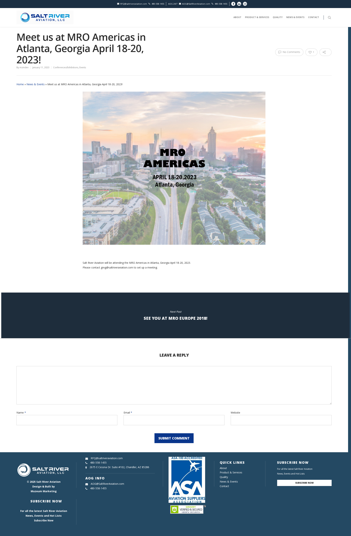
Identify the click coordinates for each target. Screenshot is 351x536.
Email (128, 412)
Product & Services (257, 17)
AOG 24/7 (172, 3)
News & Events (295, 17)
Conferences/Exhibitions (65, 67)
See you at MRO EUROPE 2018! (175, 315)
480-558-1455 (158, 3)
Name (21, 412)
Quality (278, 17)
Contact (313, 17)
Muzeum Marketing (44, 491)
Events (82, 67)
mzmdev (24, 67)
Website (235, 412)
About (237, 17)
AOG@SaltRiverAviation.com (196, 3)
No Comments (291, 52)
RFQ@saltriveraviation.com (133, 3)
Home (20, 84)
